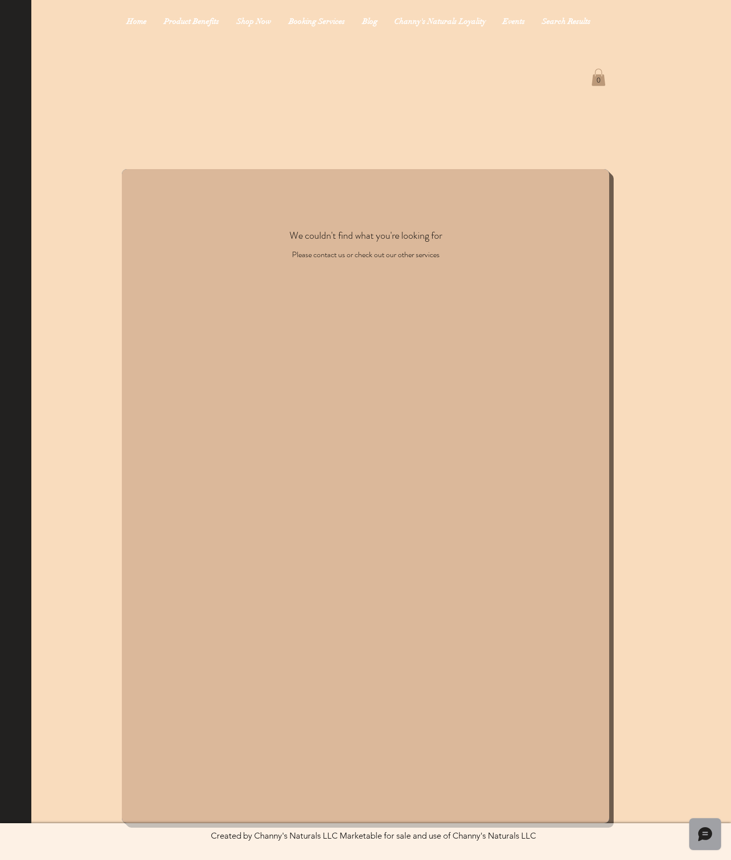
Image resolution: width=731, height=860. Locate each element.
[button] (598, 77)
